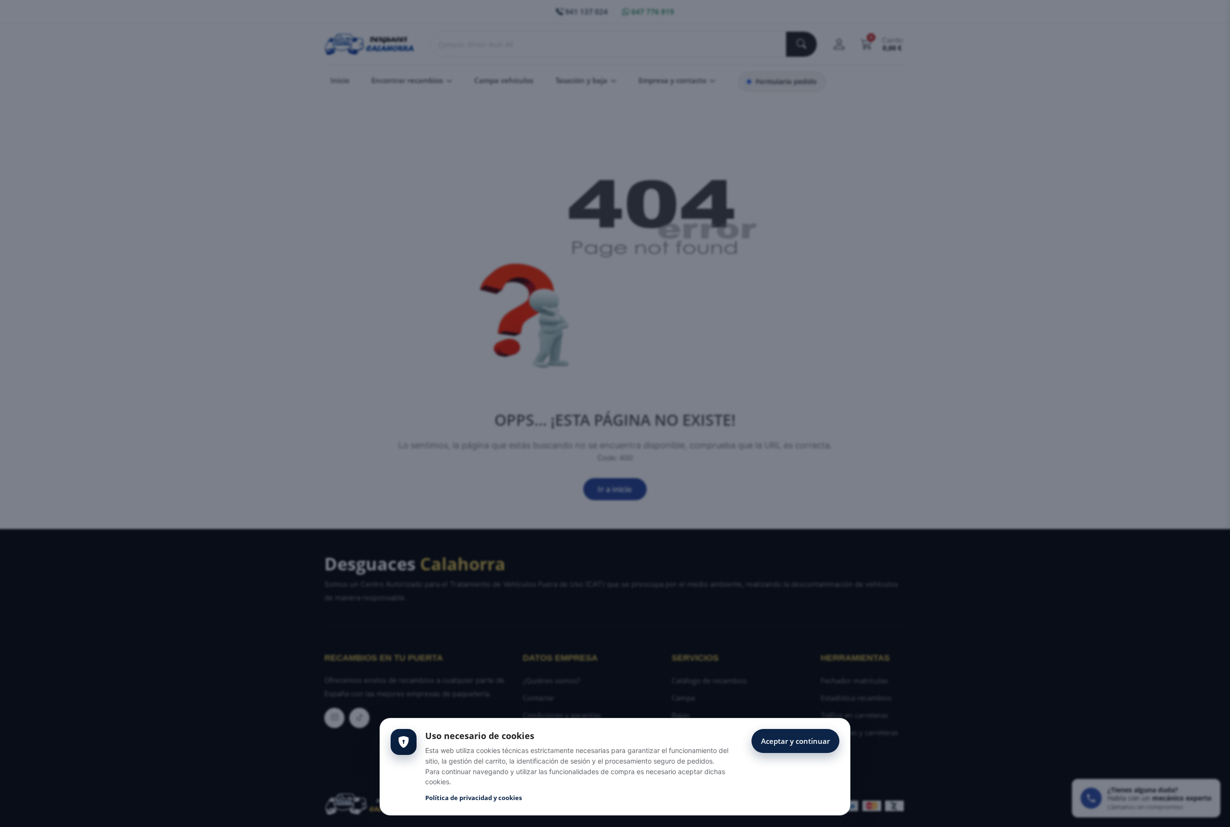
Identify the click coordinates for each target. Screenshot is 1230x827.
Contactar (538, 698)
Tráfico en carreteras (854, 715)
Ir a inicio (615, 489)
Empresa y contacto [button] (673, 80)
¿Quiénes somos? (551, 680)
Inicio (340, 80)
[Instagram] (334, 718)
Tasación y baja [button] (582, 80)
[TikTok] (359, 718)
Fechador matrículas (854, 680)
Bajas (680, 715)
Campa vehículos (503, 80)
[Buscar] (801, 44)
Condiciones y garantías (562, 715)
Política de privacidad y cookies (473, 797)
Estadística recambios (856, 698)
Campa (683, 698)
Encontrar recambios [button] (408, 80)
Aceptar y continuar (795, 741)
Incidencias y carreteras (859, 732)
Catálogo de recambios (709, 680)
